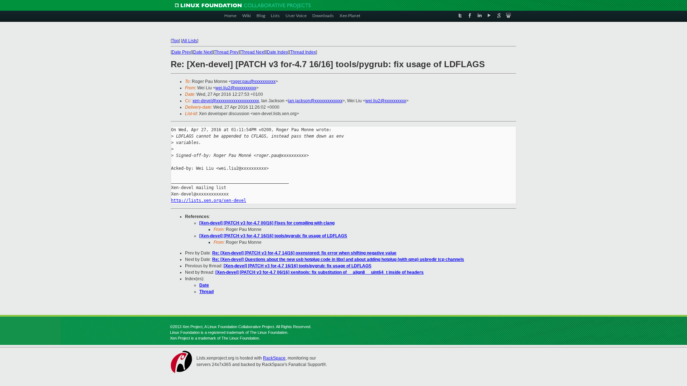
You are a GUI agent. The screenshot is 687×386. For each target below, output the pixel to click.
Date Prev (181, 52)
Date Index (277, 52)
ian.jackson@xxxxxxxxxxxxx (315, 100)
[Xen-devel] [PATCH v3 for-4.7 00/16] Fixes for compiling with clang (267, 223)
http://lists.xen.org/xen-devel (208, 200)
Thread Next (253, 52)
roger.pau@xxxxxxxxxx (253, 81)
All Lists (189, 40)
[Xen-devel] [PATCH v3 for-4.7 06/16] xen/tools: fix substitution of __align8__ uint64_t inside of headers (319, 272)
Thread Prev (227, 52)
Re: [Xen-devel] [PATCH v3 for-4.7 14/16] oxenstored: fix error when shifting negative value (304, 253)
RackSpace (274, 358)
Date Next (203, 52)
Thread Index (303, 52)
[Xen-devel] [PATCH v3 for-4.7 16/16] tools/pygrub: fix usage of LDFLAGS (273, 235)
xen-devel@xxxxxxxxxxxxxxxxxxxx (226, 100)
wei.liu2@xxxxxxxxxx (235, 87)
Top (175, 40)
